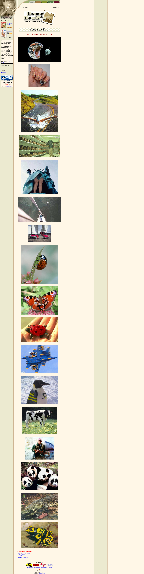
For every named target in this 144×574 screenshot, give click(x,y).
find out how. (9, 86)
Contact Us (50, 567)
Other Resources (44, 567)
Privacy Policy (37, 567)
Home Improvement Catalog (24, 553)
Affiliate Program (29, 567)
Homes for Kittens (22, 554)
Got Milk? (20, 555)
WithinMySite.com (42, 573)
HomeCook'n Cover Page (23, 557)
